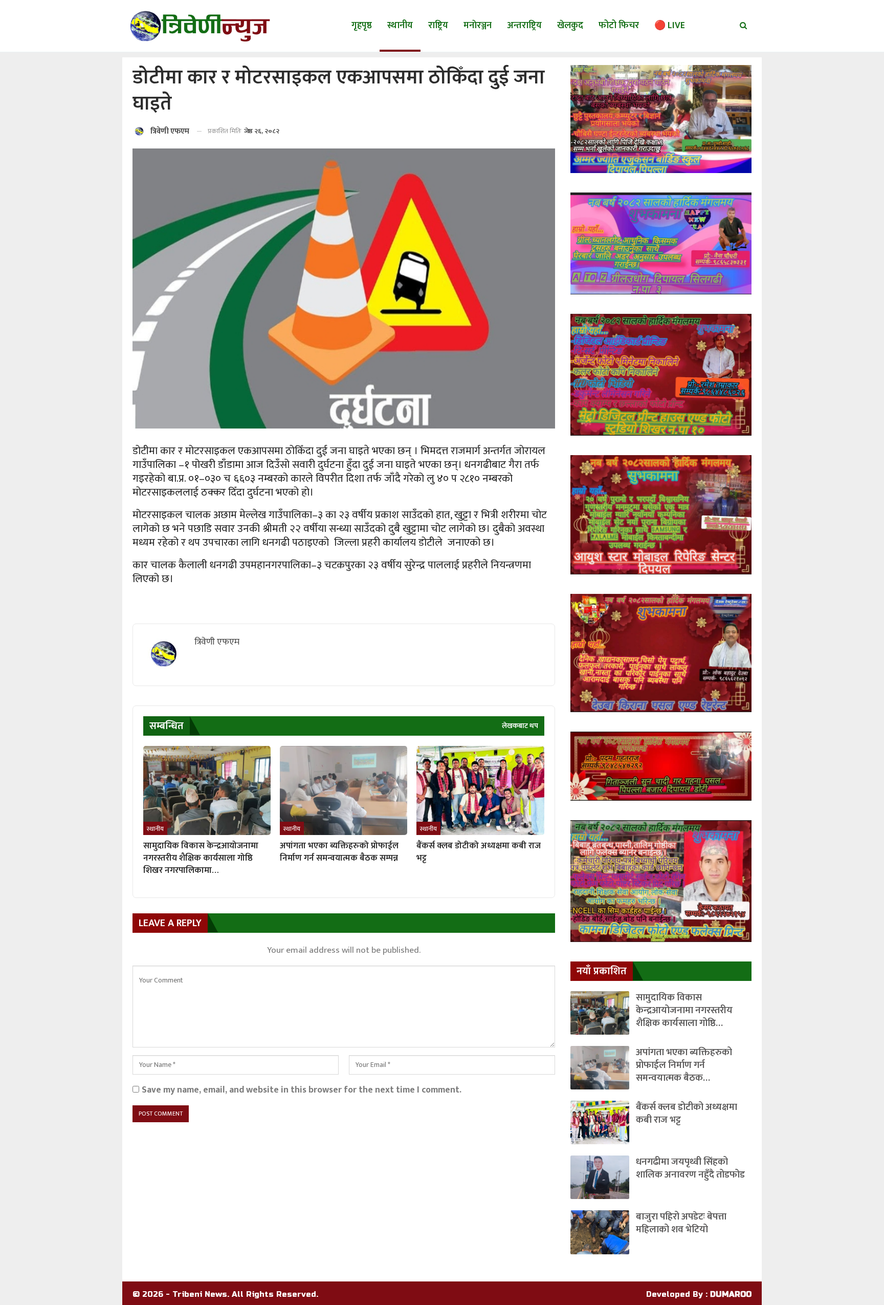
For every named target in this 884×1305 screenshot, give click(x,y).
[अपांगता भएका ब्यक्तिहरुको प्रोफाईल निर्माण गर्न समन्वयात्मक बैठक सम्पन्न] (343, 790)
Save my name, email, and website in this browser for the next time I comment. (301, 1089)
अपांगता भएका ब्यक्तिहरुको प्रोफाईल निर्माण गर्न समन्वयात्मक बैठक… (684, 1065)
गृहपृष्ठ (361, 25)
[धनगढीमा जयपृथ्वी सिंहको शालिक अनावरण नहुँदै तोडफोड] (599, 1177)
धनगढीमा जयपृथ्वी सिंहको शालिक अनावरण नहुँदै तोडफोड (690, 1168)
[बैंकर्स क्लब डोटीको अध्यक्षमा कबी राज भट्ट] (480, 790)
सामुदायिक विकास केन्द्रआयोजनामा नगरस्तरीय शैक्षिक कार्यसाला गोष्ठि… (684, 1010)
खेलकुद (570, 25)
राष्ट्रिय (438, 25)
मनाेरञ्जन (477, 25)
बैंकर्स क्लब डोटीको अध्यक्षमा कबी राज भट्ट (686, 1113)
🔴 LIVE (669, 25)
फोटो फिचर (619, 25)
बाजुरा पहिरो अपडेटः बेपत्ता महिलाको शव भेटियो (681, 1223)
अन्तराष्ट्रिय (524, 25)
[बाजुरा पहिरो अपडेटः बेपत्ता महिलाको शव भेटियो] (599, 1232)
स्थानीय (400, 25)
